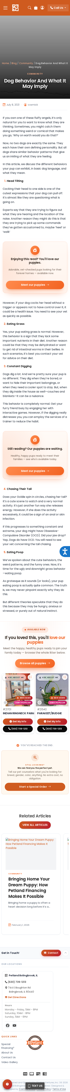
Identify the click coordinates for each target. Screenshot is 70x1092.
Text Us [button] (36, 1086)
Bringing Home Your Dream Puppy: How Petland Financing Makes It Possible (29, 887)
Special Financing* (7, 1046)
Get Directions (16, 997)
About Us (7, 1052)
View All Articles (35, 825)
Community (26, 63)
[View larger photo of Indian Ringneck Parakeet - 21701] (30, 677)
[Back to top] (66, 953)
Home (5, 63)
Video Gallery (9, 1062)
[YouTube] (14, 1025)
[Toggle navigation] (5, 7)
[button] (14, 677)
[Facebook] (7, 1025)
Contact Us (8, 1057)
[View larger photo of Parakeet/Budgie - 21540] (64, 677)
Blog (14, 63)
